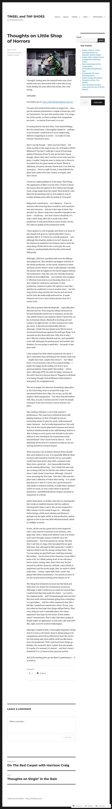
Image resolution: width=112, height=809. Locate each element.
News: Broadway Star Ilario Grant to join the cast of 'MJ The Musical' (93, 87)
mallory (10, 55)
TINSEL (75, 17)
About (66, 17)
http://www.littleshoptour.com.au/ (58, 102)
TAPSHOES (97, 17)
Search (78, 37)
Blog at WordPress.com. (34, 799)
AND (85, 17)
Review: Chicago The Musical (92, 78)
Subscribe (98, 102)
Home (57, 17)
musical (16, 55)
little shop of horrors (14, 53)
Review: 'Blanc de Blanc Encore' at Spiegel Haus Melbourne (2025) (93, 59)
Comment (68, 737)
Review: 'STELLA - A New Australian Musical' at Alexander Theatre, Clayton (91, 52)
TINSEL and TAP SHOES (26, 16)
